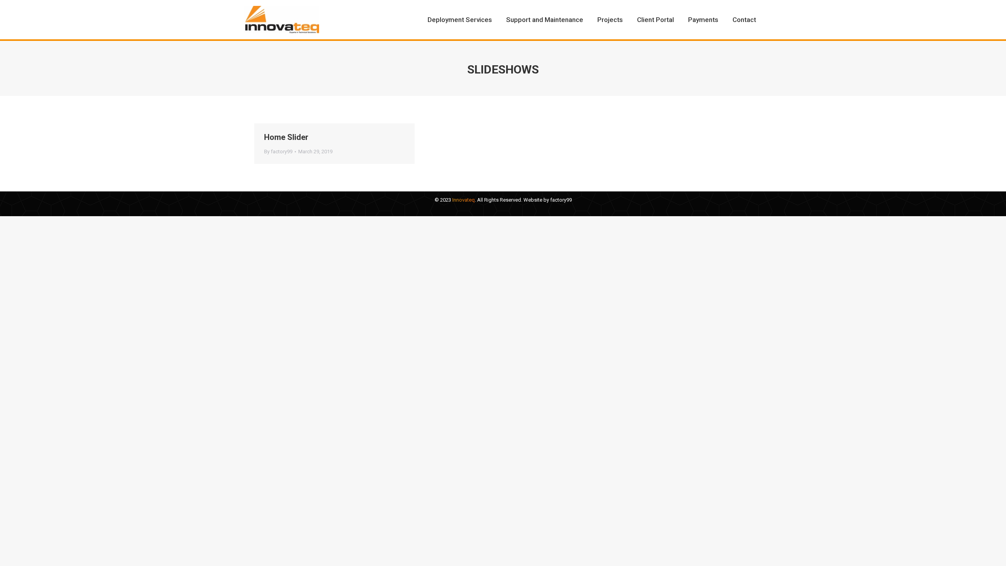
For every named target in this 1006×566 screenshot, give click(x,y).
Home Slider (286, 137)
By (278, 151)
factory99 (561, 200)
